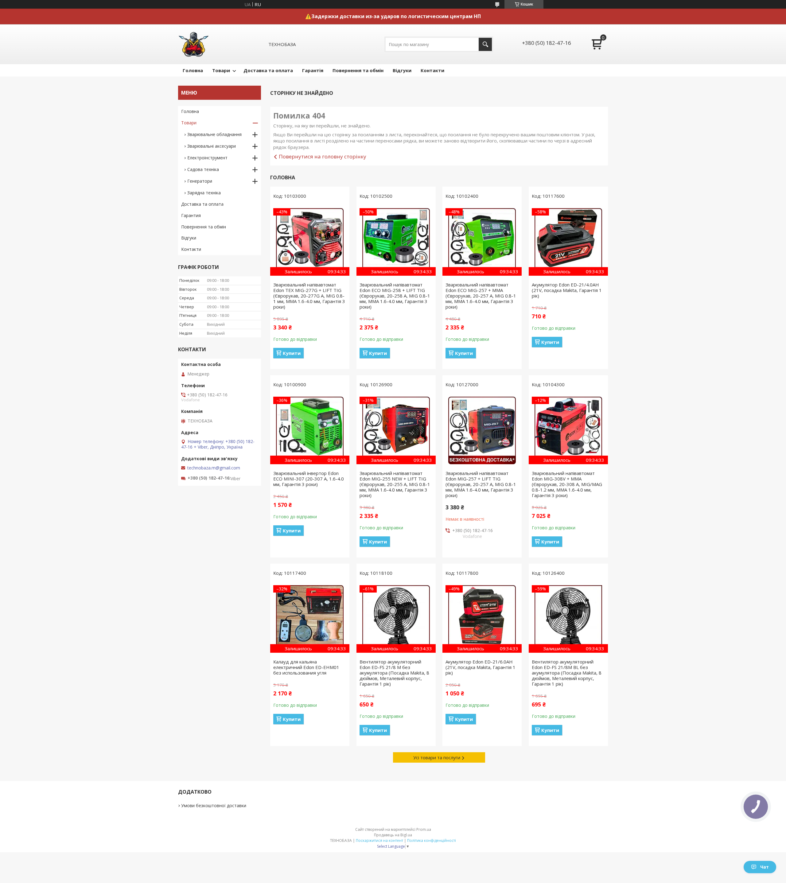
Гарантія (312, 70)
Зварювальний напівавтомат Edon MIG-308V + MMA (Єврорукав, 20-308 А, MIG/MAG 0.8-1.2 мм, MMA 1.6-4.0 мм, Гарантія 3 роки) (567, 484)
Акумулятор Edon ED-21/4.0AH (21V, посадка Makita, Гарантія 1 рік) (567, 290)
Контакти (432, 70)
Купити (292, 353)
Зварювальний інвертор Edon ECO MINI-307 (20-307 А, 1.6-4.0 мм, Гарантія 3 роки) (308, 478)
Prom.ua (423, 829)
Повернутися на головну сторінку (322, 156)
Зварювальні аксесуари (211, 146)
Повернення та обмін (358, 70)
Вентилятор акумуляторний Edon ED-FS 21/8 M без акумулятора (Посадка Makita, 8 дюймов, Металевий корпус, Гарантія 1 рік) (394, 673)
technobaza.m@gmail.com (213, 468)
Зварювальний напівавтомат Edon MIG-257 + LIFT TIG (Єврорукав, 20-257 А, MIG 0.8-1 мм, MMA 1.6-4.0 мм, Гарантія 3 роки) (481, 484)
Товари (221, 70)
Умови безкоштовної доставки (213, 805)
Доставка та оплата (268, 70)
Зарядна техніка (204, 193)
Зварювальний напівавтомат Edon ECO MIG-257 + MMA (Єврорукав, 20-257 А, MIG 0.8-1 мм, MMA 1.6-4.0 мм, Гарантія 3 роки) (481, 295)
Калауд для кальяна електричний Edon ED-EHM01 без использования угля (306, 667)
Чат (764, 867)
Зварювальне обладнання (214, 134)
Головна (193, 70)
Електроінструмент (207, 158)
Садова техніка (203, 169)
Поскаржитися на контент (379, 840)
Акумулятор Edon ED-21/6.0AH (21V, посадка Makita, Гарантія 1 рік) (481, 667)
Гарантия (191, 215)
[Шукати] (485, 44)
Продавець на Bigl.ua (393, 835)
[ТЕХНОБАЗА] (193, 44)
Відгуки (402, 70)
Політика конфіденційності (431, 840)
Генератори (199, 181)
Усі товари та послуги (436, 757)
